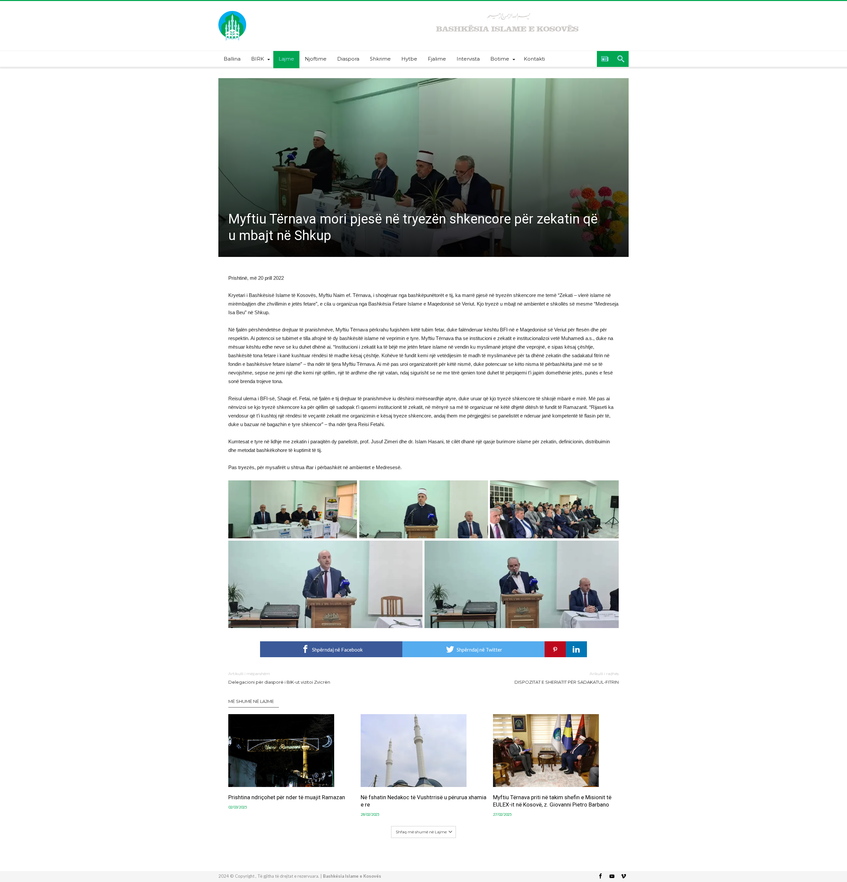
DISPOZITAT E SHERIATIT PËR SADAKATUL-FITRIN (566, 678)
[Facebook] (600, 876)
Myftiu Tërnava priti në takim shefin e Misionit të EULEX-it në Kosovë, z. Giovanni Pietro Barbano (552, 801)
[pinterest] (555, 649)
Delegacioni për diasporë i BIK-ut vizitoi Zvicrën (279, 678)
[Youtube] (611, 876)
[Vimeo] (623, 876)
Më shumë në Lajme (251, 701)
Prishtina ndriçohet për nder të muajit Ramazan (286, 797)
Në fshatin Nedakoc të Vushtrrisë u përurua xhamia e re (423, 801)
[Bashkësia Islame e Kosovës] (232, 11)
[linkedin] (576, 649)
